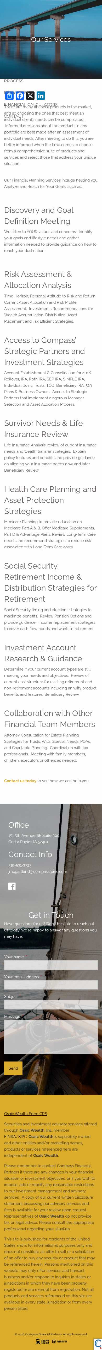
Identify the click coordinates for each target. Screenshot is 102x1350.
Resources (16, 92)
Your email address (40, 977)
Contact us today (20, 781)
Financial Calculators (31, 104)
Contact (14, 116)
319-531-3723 (19, 865)
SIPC (22, 1136)
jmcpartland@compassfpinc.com (37, 871)
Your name (33, 957)
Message (31, 1016)
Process (13, 80)
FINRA (10, 1136)
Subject (30, 996)
